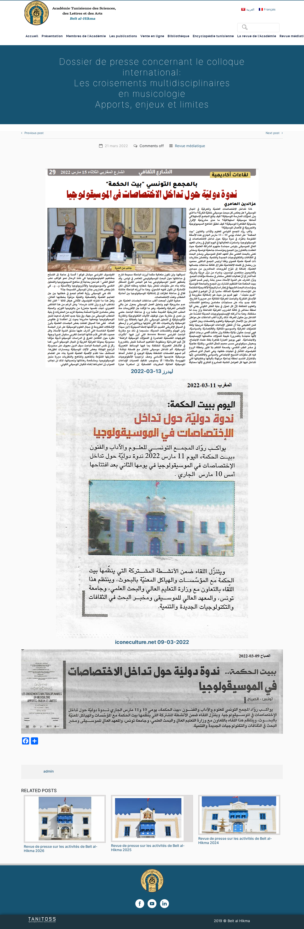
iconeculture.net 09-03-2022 (152, 642)
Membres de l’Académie (86, 36)
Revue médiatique (190, 146)
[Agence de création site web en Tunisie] (42, 919)
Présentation (52, 36)
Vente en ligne (152, 36)
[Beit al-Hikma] (70, 12)
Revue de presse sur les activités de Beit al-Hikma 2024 (235, 840)
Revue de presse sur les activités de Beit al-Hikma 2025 (147, 847)
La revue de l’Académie (256, 36)
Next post (273, 133)
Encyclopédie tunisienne (213, 36)
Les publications (123, 36)
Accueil (32, 36)
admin (48, 771)
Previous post (34, 133)
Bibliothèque (178, 36)
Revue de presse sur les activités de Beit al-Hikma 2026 (60, 848)
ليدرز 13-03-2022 (152, 371)
